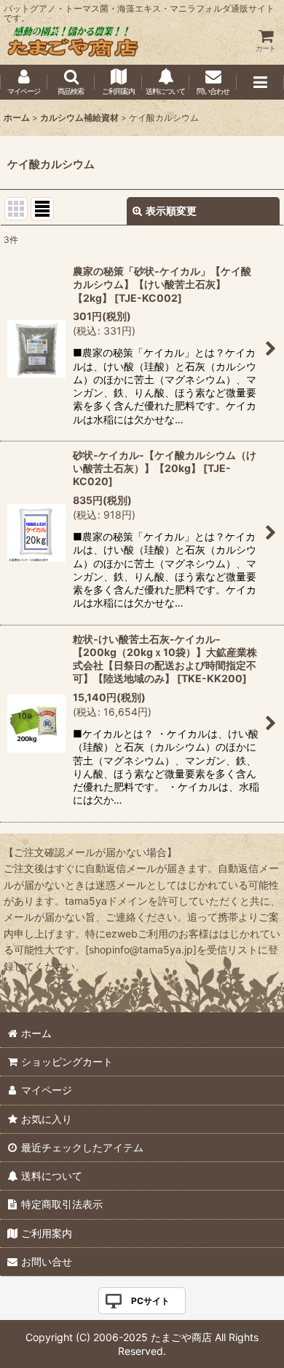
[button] (71, 82)
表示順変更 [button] (171, 210)
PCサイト (150, 1300)
